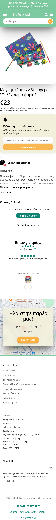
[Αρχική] (21, 14)
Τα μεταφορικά (31, 108)
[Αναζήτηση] (50, 21)
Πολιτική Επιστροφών (13, 388)
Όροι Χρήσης (9, 375)
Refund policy (9, 397)
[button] (26, 287)
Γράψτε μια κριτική (28, 215)
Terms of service (11, 393)
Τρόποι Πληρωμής (12, 379)
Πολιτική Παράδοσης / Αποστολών (19, 384)
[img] (28, 246)
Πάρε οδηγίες (28, 339)
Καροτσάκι (51, 14)
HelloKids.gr (17, 498)
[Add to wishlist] (1, 157)
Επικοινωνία (9, 370)
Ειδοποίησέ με (28, 147)
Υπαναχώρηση (10, 402)
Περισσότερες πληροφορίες (15, 187)
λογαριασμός (46, 14)
